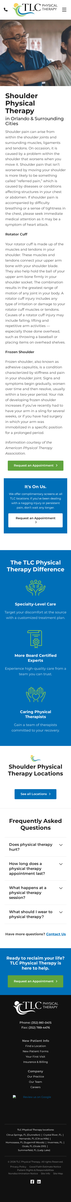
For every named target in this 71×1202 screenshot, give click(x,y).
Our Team (35, 1082)
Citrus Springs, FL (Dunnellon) (23, 1134)
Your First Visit (35, 1056)
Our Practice (35, 1076)
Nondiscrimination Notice (23, 1173)
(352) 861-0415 (41, 1022)
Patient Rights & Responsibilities (35, 1170)
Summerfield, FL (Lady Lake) (34, 1150)
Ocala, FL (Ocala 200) (34, 1146)
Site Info (45, 1173)
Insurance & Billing (35, 1062)
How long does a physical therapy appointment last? (27, 868)
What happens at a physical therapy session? (27, 892)
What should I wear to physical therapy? (30, 914)
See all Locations (34, 794)
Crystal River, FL (52, 1134)
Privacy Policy (18, 1166)
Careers (35, 1087)
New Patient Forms (35, 1051)
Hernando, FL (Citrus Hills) (34, 1138)
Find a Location (35, 1046)
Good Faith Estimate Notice (45, 1166)
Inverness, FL (55, 1142)
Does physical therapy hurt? (30, 847)
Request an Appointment (34, 465)
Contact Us (56, 934)
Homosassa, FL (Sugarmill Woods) (25, 1142)
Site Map (58, 1173)
